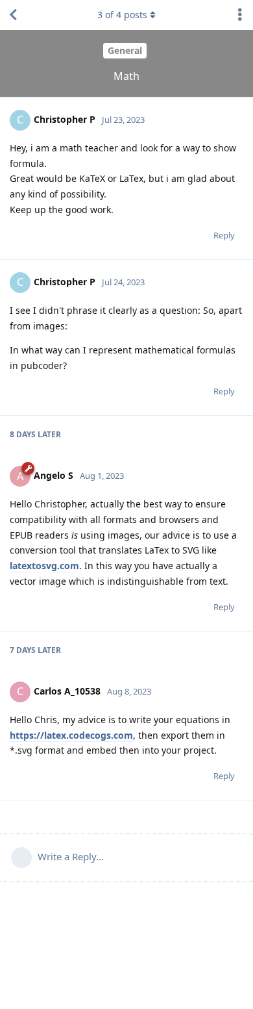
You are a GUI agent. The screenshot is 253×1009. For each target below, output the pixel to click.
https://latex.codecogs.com (71, 735)
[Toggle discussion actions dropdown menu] (240, 15)
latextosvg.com (44, 565)
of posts (122, 14)
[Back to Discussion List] (13, 15)
